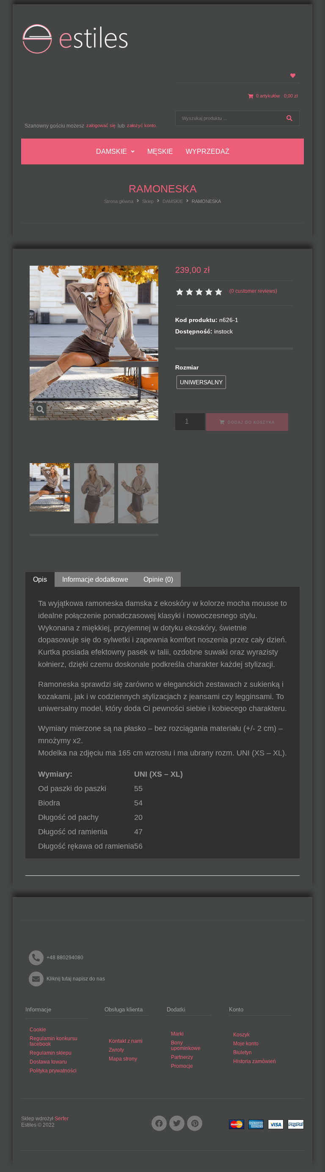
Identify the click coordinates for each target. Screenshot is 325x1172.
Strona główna (118, 201)
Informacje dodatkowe (95, 579)
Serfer (62, 1119)
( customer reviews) (253, 291)
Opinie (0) (158, 579)
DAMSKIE (172, 201)
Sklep (148, 201)
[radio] (201, 382)
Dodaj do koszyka (251, 422)
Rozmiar (186, 367)
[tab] (40, 579)
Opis (40, 579)
